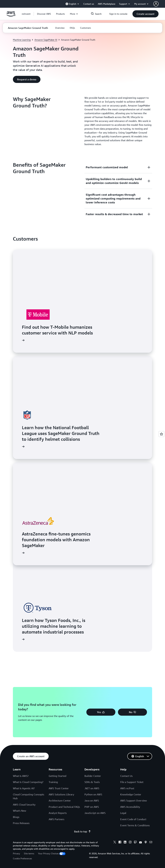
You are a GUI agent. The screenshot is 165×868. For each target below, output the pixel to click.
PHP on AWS (91, 806)
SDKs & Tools (92, 782)
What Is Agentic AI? (24, 788)
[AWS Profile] (156, 3)
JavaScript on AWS (95, 813)
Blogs (16, 817)
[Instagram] (130, 842)
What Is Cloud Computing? (28, 782)
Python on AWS (93, 794)
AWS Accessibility (130, 806)
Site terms (29, 853)
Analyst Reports (58, 813)
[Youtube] (140, 842)
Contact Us (126, 775)
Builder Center (92, 775)
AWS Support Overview (133, 800)
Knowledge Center (130, 794)
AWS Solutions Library (61, 794)
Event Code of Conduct (133, 819)
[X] (114, 842)
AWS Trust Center (59, 788)
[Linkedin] (125, 842)
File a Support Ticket (131, 782)
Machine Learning (22, 39)
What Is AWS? (21, 775)
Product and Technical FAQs (64, 806)
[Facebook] (120, 842)
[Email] (151, 842)
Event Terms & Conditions (135, 825)
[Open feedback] (161, 434)
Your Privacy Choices (48, 853)
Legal (123, 813)
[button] (43, 14)
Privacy (16, 853)
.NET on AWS (91, 788)
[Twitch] (135, 842)
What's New (19, 810)
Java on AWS (91, 800)
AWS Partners (56, 819)
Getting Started (57, 775)
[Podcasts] (145, 842)
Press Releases (21, 823)
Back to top (80, 831)
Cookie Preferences (22, 858)
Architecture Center (60, 800)
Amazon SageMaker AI (45, 39)
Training (53, 782)
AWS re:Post (127, 788)
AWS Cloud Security (24, 804)
